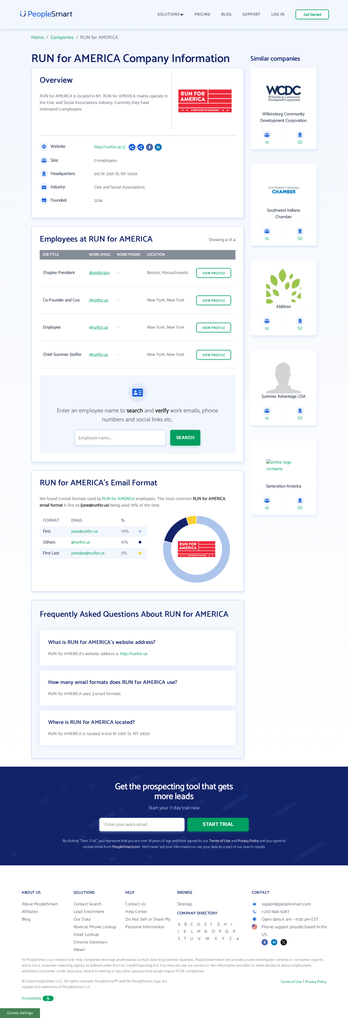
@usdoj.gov (99, 272)
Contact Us (135, 904)
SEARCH (185, 437)
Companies (62, 37)
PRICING (202, 14)
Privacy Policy (248, 841)
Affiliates (30, 911)
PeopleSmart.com (126, 847)
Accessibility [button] (31, 998)
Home (37, 37)
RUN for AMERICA (118, 498)
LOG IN (278, 14)
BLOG (226, 14)
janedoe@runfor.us (88, 553)
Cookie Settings (20, 1013)
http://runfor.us (107, 147)
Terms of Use (219, 841)
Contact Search (88, 904)
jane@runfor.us (84, 531)
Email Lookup (86, 934)
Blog (26, 919)
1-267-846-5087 (275, 911)
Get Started (312, 15)
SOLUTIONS (168, 14)
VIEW (213, 273)
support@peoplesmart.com (286, 904)
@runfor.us (98, 300)
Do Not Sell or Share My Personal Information (147, 923)
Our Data (82, 919)
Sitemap (184, 904)
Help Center (136, 911)
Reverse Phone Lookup (95, 927)
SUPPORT (251, 14)
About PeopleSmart (40, 904)
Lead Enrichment (89, 911)
